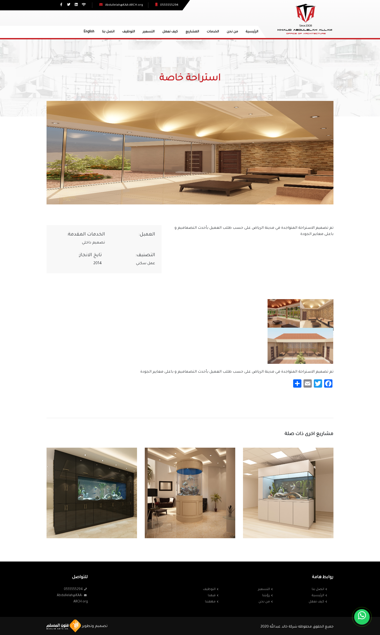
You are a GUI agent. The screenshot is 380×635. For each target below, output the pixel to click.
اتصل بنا (108, 32)
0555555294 (73, 589)
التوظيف (128, 32)
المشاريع (192, 32)
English (89, 32)
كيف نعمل (170, 32)
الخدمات (213, 32)
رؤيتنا (266, 595)
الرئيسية (252, 32)
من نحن (232, 32)
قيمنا (212, 595)
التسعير (149, 32)
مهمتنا (210, 602)
